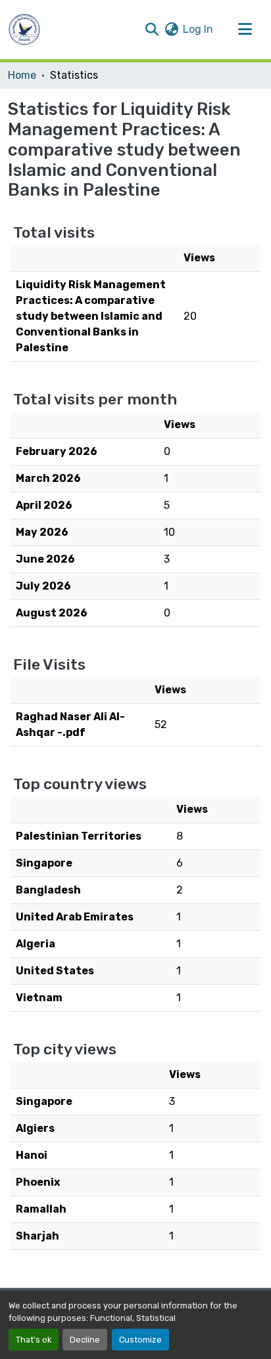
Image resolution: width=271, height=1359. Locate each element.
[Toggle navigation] (244, 29)
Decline (85, 1340)
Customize (140, 1340)
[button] (24, 29)
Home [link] (22, 75)
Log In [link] (198, 29)
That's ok (33, 1340)
